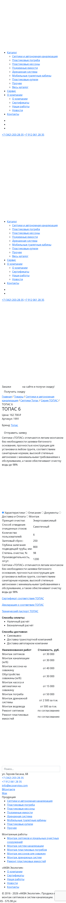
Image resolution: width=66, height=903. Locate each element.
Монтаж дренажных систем (24, 857)
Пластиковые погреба (26, 60)
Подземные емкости (25, 68)
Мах (4, 793)
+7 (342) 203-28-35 (13, 134)
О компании (14, 95)
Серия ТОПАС (49, 400)
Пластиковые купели (25, 79)
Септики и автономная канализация (35, 56)
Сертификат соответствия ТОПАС (23, 598)
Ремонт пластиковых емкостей (26, 861)
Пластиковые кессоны (26, 64)
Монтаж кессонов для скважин (26, 853)
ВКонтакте (8, 789)
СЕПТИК (17, 386)
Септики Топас (29, 400)
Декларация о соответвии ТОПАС (23, 605)
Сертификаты (20, 102)
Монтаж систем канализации (25, 846)
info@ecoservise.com (15, 785)
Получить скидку (14, 391)
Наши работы (20, 106)
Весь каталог (20, 87)
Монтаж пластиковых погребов (27, 849)
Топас (14, 425)
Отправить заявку (15, 432)
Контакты (13, 114)
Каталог (12, 52)
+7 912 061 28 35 (34, 134)
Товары (18, 396)
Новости (17, 110)
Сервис (11, 91)
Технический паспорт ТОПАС (20, 611)
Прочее (17, 83)
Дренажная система (24, 72)
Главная (7, 396)
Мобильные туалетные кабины (31, 75)
